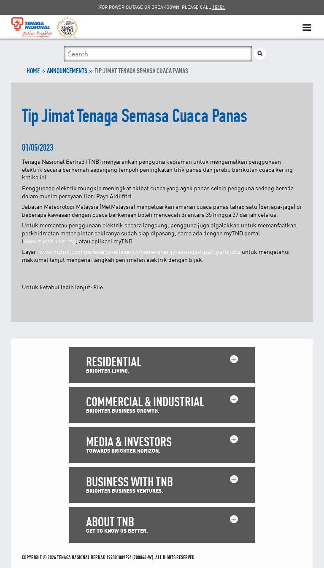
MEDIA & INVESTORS (129, 441)
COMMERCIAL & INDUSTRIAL (145, 401)
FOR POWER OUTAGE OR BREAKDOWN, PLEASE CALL (162, 7)
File (98, 287)
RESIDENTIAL (113, 361)
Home (33, 71)
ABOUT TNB (110, 521)
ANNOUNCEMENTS (67, 71)
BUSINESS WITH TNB (129, 481)
